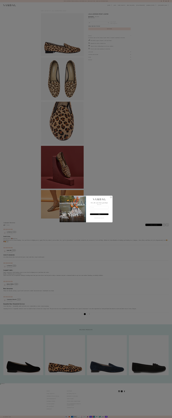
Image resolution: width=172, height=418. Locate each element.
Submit (99, 214)
